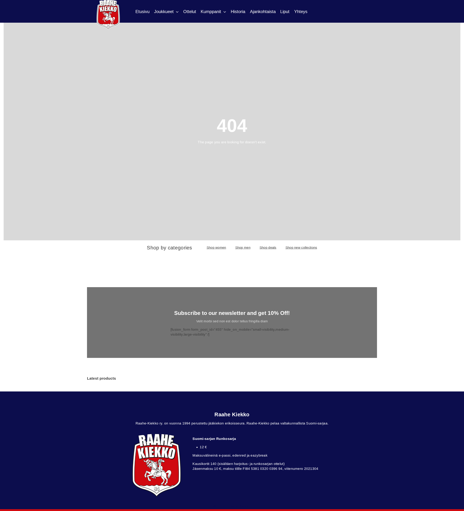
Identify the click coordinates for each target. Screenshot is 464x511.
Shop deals (268, 247)
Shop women (216, 247)
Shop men (242, 247)
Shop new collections (301, 247)
